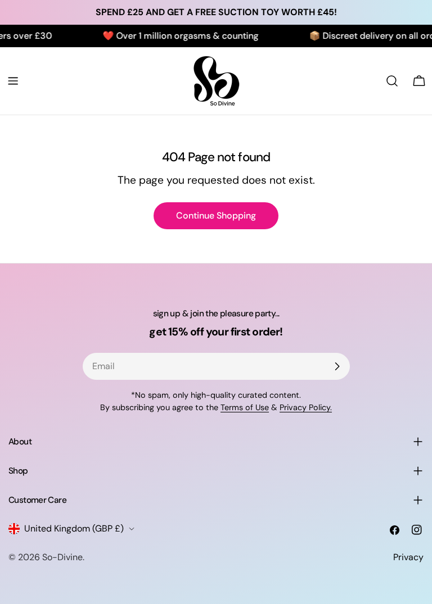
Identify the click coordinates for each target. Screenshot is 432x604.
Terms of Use (244, 407)
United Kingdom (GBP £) (74, 528)
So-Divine (62, 557)
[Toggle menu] (13, 81)
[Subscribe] (337, 366)
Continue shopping (216, 215)
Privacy (408, 557)
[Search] (392, 81)
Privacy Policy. (306, 407)
